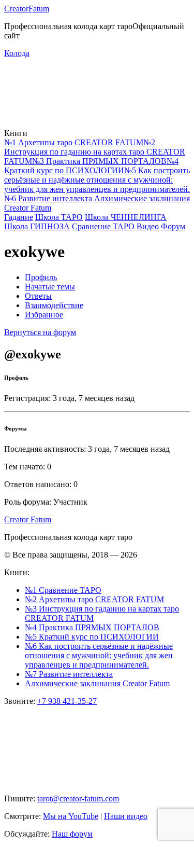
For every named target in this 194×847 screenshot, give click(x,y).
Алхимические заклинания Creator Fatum (97, 683)
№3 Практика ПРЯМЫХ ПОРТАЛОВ (99, 161)
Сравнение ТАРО (103, 226)
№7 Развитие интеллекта (69, 674)
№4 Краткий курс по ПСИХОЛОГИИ (91, 166)
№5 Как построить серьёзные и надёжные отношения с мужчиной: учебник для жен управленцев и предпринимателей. (97, 179)
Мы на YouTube (70, 816)
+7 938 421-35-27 (67, 701)
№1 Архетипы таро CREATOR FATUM (73, 142)
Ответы (38, 295)
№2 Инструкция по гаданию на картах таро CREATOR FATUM (94, 151)
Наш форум (72, 833)
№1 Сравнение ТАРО (63, 590)
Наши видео (125, 816)
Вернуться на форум (40, 332)
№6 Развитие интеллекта (48, 198)
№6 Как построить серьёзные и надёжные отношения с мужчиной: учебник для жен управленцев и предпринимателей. (99, 655)
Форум (173, 226)
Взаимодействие (54, 305)
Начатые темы (50, 286)
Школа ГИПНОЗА (37, 226)
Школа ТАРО (59, 217)
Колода (16, 53)
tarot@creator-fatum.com (78, 798)
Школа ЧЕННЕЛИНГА (126, 217)
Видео (148, 226)
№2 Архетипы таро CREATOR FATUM (94, 599)
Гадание (18, 217)
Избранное (44, 314)
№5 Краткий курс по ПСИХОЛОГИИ (92, 636)
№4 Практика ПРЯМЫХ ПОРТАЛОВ (92, 627)
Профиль (41, 277)
